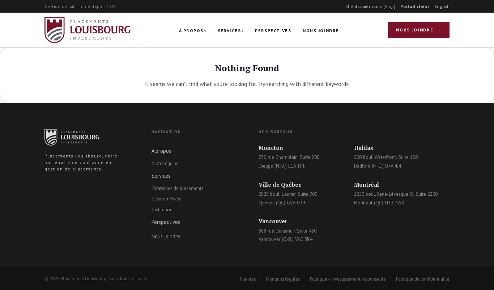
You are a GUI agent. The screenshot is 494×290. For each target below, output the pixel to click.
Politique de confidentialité (423, 279)
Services (229, 30)
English (442, 6)
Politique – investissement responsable (348, 279)
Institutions (163, 210)
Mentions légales (283, 279)
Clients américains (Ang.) (370, 6)
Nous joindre (321, 30)
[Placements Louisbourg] (87, 30)
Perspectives (273, 30)
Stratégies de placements (178, 188)
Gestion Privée (167, 199)
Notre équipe (165, 163)
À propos (191, 30)
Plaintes (248, 279)
